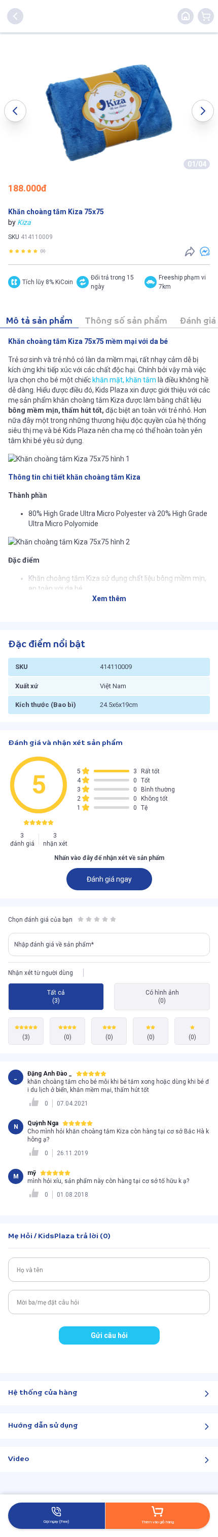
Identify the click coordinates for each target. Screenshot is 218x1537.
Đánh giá (197, 321)
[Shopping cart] (206, 16)
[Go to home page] (185, 16)
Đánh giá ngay (109, 879)
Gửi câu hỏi (109, 1335)
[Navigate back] (15, 16)
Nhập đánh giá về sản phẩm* (54, 944)
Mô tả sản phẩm (39, 321)
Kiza (24, 222)
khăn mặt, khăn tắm (124, 380)
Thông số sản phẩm (126, 321)
